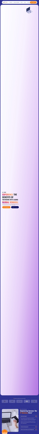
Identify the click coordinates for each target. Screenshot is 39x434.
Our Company (5, 207)
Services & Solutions (16, 2)
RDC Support (33, 2)
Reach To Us (14, 207)
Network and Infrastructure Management (27, 429)
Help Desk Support (24, 416)
